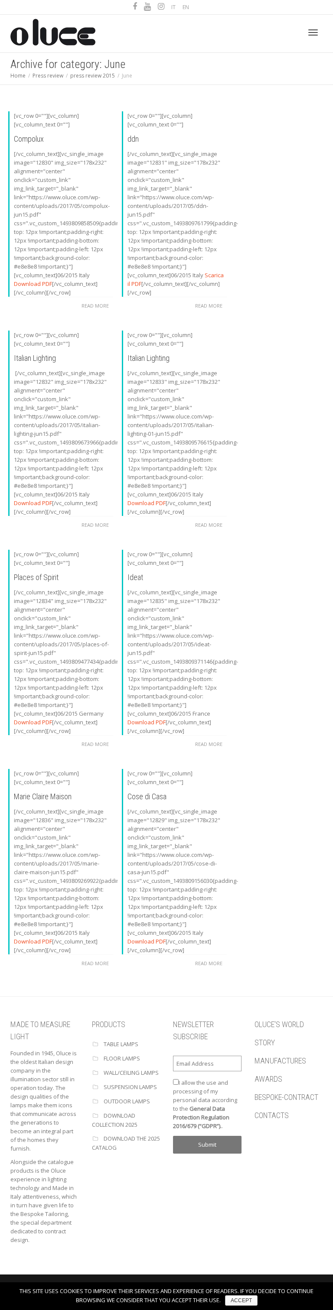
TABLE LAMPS (121, 1044)
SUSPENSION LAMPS (130, 1087)
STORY (265, 1042)
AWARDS (268, 1078)
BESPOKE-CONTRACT (286, 1097)
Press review (48, 75)
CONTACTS (272, 1115)
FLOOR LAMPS (122, 1058)
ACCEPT (241, 1300)
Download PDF (33, 284)
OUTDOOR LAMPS (127, 1101)
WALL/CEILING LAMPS (131, 1073)
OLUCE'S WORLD (279, 1024)
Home (18, 75)
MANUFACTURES (280, 1060)
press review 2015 (92, 75)
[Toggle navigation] (313, 32)
